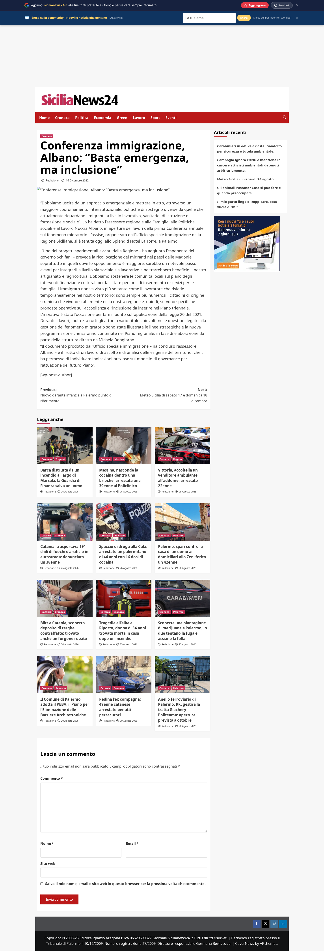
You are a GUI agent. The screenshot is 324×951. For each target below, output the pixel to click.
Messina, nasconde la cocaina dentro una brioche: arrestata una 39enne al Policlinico (120, 478)
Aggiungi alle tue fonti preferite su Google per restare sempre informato (93, 5)
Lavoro (139, 117)
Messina (119, 459)
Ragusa (177, 459)
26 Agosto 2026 (69, 491)
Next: (173, 395)
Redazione (52, 180)
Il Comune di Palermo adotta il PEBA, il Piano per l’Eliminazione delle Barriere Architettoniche (64, 707)
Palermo (119, 535)
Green (122, 117)
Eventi (171, 117)
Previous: (76, 395)
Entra (244, 18)
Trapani (60, 459)
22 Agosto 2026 (187, 644)
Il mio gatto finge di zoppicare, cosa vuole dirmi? (247, 204)
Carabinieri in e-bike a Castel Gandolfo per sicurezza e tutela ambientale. (249, 148)
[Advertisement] (162, 56)
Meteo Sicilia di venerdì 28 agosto (245, 179)
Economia (102, 117)
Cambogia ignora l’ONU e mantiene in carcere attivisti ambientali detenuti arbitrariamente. (249, 165)
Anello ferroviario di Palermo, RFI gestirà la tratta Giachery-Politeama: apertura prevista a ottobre (179, 710)
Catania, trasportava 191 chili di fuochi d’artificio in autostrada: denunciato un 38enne (64, 554)
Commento (51, 778)
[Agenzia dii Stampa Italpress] (247, 243)
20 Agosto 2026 (69, 720)
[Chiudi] (297, 5)
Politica (81, 117)
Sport (155, 117)
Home (44, 117)
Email (132, 843)
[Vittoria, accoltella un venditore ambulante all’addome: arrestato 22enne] (182, 445)
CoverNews (244, 943)
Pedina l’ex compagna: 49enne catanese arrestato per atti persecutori (120, 707)
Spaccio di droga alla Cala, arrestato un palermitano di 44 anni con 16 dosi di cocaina (123, 554)
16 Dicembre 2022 (77, 180)
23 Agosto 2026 (128, 644)
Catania (46, 535)
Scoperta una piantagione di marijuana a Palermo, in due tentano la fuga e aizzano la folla (182, 630)
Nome (47, 843)
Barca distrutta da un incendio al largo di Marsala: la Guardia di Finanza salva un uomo (61, 478)
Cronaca (62, 117)
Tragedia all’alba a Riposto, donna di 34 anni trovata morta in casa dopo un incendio (122, 630)
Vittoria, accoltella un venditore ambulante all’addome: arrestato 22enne (178, 478)
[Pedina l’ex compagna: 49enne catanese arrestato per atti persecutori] (123, 674)
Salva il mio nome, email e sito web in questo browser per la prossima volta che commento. (125, 883)
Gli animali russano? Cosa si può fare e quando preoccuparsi (249, 190)
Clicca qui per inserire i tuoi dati (271, 17)
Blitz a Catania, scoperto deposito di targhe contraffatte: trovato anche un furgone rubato (63, 630)
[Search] (284, 117)
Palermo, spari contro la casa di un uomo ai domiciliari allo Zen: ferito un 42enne (182, 554)
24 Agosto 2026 (69, 644)
